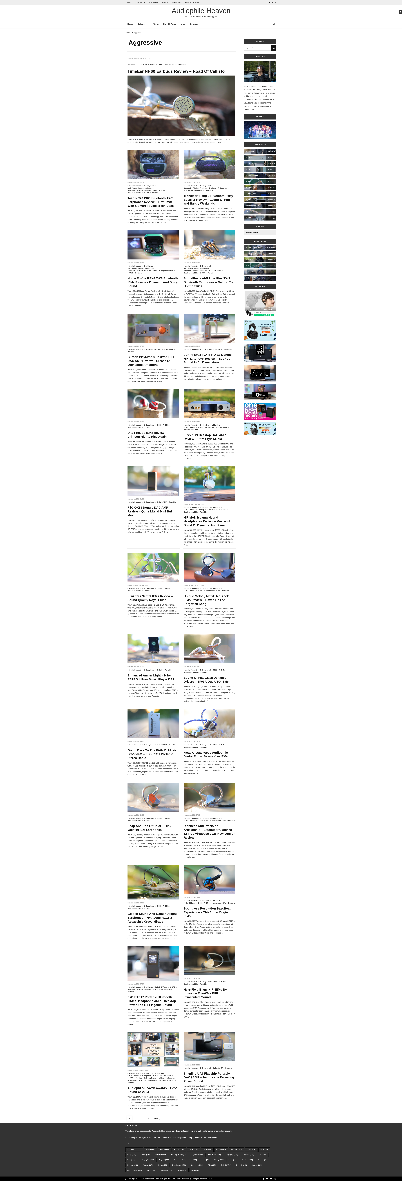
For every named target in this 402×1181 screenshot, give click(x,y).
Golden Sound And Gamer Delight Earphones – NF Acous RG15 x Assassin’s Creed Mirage (152, 917)
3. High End (204, 425)
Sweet (151, 1170)
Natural (263, 1160)
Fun (131, 1160)
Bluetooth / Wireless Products (139, 190)
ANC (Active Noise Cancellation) (140, 188)
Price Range (140, 2)
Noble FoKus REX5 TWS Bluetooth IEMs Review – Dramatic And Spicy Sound (153, 282)
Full (263, 1155)
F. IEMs (162, 190)
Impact (164, 1160)
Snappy (257, 1165)
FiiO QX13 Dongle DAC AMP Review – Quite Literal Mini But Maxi (150, 511)
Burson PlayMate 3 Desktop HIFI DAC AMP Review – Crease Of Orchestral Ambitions (151, 360)
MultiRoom (199, 190)
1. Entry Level (162, 64)
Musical (247, 1160)
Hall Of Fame (169, 24)
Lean (205, 1160)
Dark (264, 1149)
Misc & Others (191, 2)
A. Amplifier (202, 427)
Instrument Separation (185, 1160)
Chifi (155, 190)
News (129, 2)
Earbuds (173, 64)
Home (130, 24)
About (156, 24)
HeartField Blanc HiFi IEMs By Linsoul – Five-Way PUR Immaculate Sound (205, 993)
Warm (195, 1170)
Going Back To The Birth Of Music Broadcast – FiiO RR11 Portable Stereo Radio (152, 754)
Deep (131, 1155)
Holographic (147, 1160)
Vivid (182, 1170)
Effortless (214, 1155)
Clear (207, 1149)
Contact (194, 24)
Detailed (160, 1155)
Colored (221, 1149)
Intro (183, 24)
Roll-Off (226, 1165)
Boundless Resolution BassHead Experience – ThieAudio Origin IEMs (207, 912)
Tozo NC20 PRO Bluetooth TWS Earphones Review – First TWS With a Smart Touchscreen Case (151, 201)
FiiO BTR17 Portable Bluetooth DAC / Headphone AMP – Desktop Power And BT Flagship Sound (152, 1000)
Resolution (179, 1165)
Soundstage (134, 1170)
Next (156, 1118)
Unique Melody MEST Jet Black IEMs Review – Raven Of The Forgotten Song (206, 599)
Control (236, 1149)
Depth (145, 1155)
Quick (163, 1165)
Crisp (251, 1149)
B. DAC (158, 349)
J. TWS (146, 193)
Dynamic (198, 1155)
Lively (219, 1160)
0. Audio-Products (148, 64)
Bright (179, 1149)
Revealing (197, 1165)
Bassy (150, 1149)
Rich (212, 1165)
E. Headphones (212, 510)
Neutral (132, 1165)
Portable (153, 2)
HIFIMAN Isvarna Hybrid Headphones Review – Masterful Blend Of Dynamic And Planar (207, 521)
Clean (193, 1149)
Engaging (232, 1155)
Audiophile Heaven (201, 11)
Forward (248, 1155)
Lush (233, 1160)
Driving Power (179, 1155)
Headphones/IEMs (135, 193)
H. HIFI (195, 429)
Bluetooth (176, 2)
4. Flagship (215, 425)
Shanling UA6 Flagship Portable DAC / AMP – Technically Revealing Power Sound (209, 1077)
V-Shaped (167, 1170)
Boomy (164, 1149)
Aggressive (134, 1149)
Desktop (164, 2)
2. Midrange (148, 266)
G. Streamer (188, 190)
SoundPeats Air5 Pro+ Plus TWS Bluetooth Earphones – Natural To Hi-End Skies (208, 282)
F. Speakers (222, 188)
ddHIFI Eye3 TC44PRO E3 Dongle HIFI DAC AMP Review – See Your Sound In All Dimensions (208, 358)
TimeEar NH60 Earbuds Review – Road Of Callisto (177, 71)
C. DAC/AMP (168, 349)
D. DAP (160, 670)
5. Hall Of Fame (189, 427)
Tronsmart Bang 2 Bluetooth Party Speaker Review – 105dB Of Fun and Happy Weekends (208, 199)
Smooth (241, 1165)
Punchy (148, 1165)
